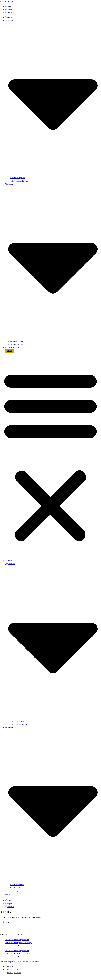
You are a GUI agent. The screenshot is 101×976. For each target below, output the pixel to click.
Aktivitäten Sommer (17, 341)
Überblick (8, 17)
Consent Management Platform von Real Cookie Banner (19, 962)
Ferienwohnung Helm (17, 178)
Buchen (9, 351)
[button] (50, 455)
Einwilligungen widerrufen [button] (14, 946)
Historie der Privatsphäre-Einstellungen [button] (18, 943)
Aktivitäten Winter (16, 344)
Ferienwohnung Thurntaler (19, 181)
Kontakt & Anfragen (12, 347)
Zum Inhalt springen (7, 1)
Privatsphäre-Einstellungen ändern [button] (17, 940)
